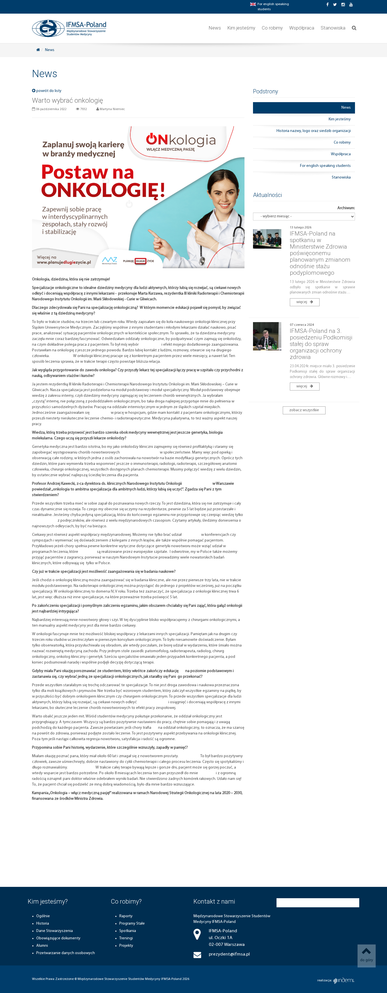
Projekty (126, 946)
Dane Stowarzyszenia (54, 931)
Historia (42, 923)
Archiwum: (346, 208)
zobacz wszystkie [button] (304, 410)
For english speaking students (325, 166)
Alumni (42, 946)
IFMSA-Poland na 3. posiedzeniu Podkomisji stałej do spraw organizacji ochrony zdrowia (321, 343)
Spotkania (127, 931)
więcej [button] (302, 302)
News (215, 28)
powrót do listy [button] (48, 91)
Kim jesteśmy (241, 28)
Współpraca (301, 28)
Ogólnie (43, 916)
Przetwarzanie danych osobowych (65, 953)
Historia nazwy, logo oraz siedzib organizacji (314, 131)
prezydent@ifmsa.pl (229, 954)
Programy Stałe (132, 923)
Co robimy (272, 28)
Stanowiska (333, 28)
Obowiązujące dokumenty (58, 938)
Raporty (126, 916)
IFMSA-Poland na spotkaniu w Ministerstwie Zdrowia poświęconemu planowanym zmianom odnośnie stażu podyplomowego (320, 253)
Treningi (126, 938)
